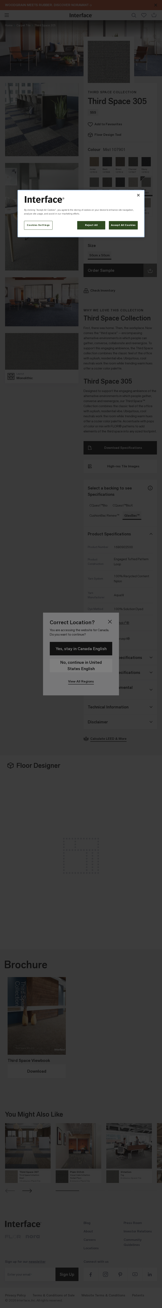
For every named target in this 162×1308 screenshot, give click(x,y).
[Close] (138, 195)
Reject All (91, 225)
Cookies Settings (38, 225)
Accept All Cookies (123, 225)
